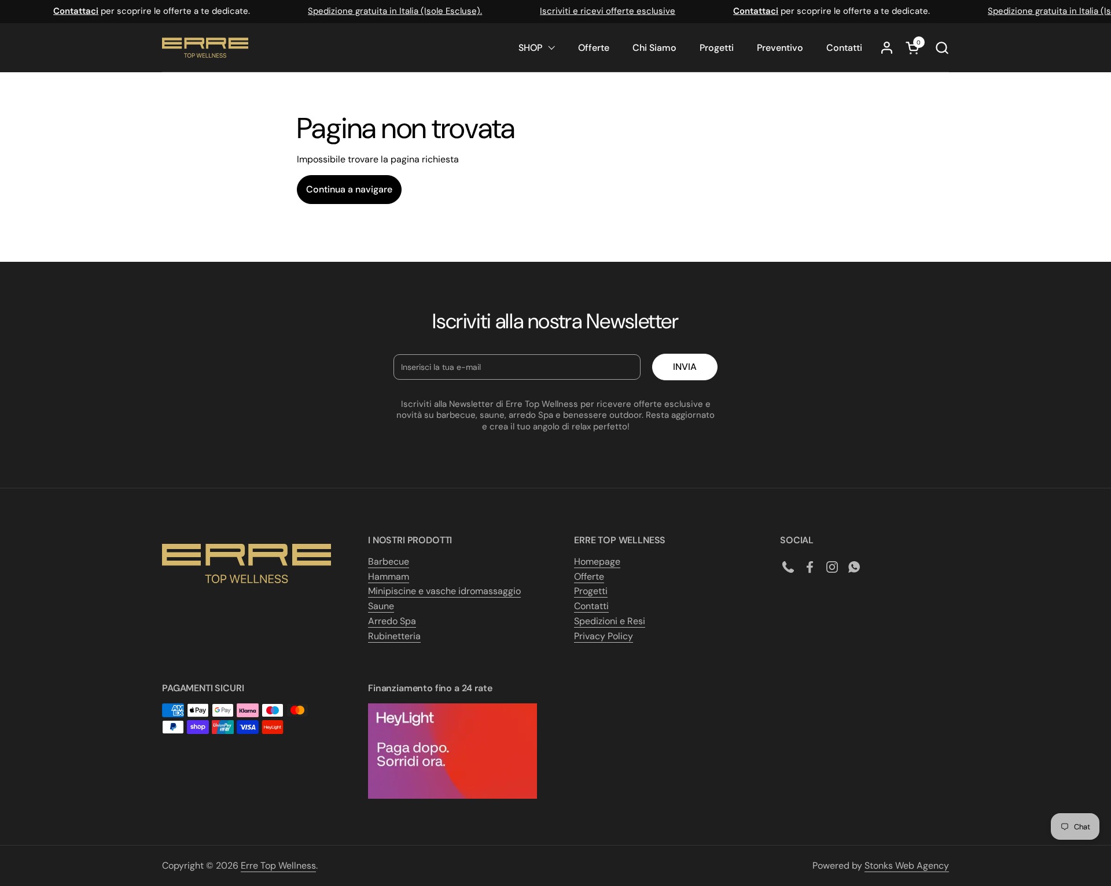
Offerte (589, 576)
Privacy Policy (603, 636)
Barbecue (388, 561)
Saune (381, 606)
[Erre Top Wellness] (205, 48)
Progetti (591, 591)
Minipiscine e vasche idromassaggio (444, 591)
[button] (942, 47)
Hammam (388, 576)
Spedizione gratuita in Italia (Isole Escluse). (387, 11)
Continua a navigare (349, 189)
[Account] (887, 47)
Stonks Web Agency (906, 865)
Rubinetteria (394, 636)
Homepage (597, 561)
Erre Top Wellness (278, 865)
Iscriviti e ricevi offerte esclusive (600, 11)
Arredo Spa (392, 621)
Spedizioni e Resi (609, 621)
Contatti (591, 606)
